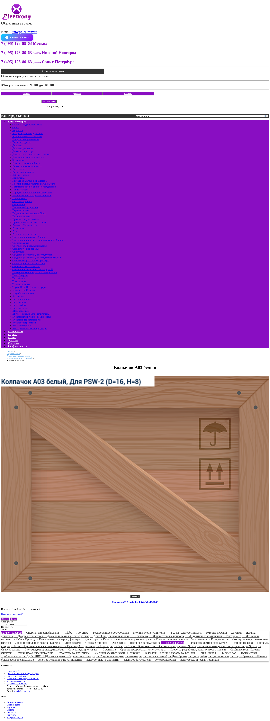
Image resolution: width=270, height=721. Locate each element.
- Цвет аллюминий (155, 656)
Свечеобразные (20, 242)
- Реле (118, 646)
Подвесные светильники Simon (29, 213)
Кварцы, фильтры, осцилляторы (29, 180)
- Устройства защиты (110, 656)
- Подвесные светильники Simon (205, 642)
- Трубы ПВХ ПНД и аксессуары (43, 656)
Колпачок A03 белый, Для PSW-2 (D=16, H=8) (135, 602)
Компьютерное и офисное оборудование (34, 186)
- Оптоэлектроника (94, 642)
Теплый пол (18, 278)
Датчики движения (22, 148)
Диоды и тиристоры (23, 151)
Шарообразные (20, 310)
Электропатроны (21, 325)
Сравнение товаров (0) (12, 614)
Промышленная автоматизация (29, 222)
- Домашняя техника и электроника (66, 636)
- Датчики (234, 632)
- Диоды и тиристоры (28, 636)
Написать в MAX (19, 37)
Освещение (18, 204)
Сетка (13, 619)
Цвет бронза (19, 302)
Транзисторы (19, 281)
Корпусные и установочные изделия (32, 192)
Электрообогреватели (24, 322)
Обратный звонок (16, 23)
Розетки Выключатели (24, 234)
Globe (15, 127)
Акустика (17, 130)
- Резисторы (104, 646)
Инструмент (19, 169)
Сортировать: (7, 621)
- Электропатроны (163, 659)
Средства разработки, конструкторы (32, 254)
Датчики (17, 145)
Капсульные (18, 177)
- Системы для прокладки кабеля (42, 649)
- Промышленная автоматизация (41, 646)
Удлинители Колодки (23, 290)
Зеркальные (18, 160)
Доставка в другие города (53, 71)
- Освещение (117, 642)
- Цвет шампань (218, 656)
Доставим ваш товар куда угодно (23, 673)
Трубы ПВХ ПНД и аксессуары (29, 287)
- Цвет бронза (177, 656)
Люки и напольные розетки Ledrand (31, 195)
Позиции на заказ (22, 216)
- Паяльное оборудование (143, 642)
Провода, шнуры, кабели (25, 219)
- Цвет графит (197, 656)
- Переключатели (172, 642)
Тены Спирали (20, 275)
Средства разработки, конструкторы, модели (36, 257)
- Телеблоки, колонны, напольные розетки (168, 652)
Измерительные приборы (26, 163)
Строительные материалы (26, 266)
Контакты (128, 94)
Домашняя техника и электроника (31, 154)
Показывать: (7, 627)
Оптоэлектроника (22, 201)
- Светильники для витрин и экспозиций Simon (227, 646)
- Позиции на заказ (240, 642)
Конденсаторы (20, 189)
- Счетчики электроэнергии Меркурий (115, 652)
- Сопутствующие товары (81, 649)
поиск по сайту (14, 671)
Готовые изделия (21, 142)
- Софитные (107, 649)
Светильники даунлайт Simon (28, 237)
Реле (14, 231)
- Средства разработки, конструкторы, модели (196, 649)
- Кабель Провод (23, 639)
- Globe (66, 632)
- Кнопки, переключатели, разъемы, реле (125, 639)
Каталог (26, 94)
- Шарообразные (241, 656)
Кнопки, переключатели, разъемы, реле (33, 183)
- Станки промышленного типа (33, 652)
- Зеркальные (139, 636)
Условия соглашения (16, 681)
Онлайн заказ (13, 705)
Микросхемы (19, 198)
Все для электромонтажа (25, 139)
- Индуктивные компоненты (203, 636)
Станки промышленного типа (28, 263)
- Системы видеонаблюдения (41, 632)
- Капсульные (44, 639)
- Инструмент (231, 636)
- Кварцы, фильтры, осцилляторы (77, 639)
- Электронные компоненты (101, 659)
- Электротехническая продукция (198, 659)
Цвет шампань (20, 307)
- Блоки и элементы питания (147, 632)
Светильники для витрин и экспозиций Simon (37, 239)
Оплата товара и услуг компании (23, 678)
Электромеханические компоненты (31, 316)
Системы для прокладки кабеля (29, 245)
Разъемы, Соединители (24, 225)
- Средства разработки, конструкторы (141, 649)
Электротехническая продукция (29, 328)
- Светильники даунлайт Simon (175, 646)
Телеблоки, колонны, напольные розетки (34, 272)
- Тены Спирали (206, 652)
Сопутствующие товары (25, 248)
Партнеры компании (17, 683)
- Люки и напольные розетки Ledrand (36, 642)
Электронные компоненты (26, 319)
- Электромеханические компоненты (58, 659)
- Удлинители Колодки (80, 656)
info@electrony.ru (24, 32)
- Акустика (80, 632)
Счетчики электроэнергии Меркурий (32, 269)
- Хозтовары (133, 656)
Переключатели (20, 210)
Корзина (11, 707)
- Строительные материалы (71, 652)
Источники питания (23, 171)
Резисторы (18, 228)
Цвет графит (19, 304)
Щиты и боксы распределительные (31, 313)
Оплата (10, 710)
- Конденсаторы (218, 639)
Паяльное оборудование (25, 207)
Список (5, 619)
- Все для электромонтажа (184, 632)
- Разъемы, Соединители (79, 646)
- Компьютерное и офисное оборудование (179, 639)
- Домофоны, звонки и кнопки (110, 636)
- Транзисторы (247, 652)
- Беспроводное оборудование (109, 632)
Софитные (18, 251)
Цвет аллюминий (21, 299)
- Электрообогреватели (135, 659)
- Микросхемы (71, 642)
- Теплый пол (227, 652)
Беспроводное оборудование (27, 133)
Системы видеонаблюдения (27, 124)
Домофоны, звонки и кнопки (28, 157)
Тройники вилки (21, 284)
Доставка (77, 94)
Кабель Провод (20, 174)
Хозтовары (18, 296)
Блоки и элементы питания (27, 136)
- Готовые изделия (214, 632)
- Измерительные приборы (166, 636)
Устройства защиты (23, 293)
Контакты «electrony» (17, 676)
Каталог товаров (17, 121)
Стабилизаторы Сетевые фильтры (30, 260)
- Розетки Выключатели (139, 646)
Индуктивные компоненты (26, 166)
